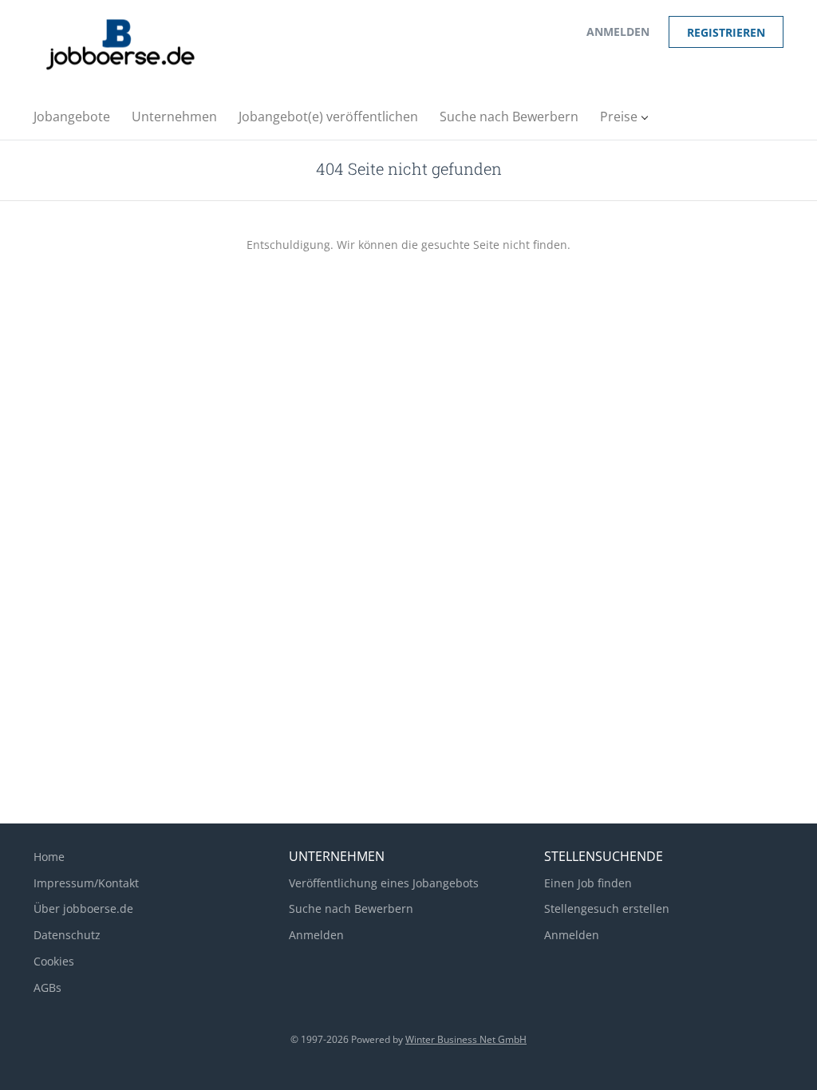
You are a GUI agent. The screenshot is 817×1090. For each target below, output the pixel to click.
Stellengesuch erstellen (606, 908)
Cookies (54, 961)
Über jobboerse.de (83, 908)
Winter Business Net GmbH (466, 1039)
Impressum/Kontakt (86, 883)
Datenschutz (67, 934)
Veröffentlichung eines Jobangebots (384, 883)
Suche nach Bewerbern (351, 908)
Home (49, 856)
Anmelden (617, 31)
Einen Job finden (588, 883)
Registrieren (726, 32)
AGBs (47, 987)
